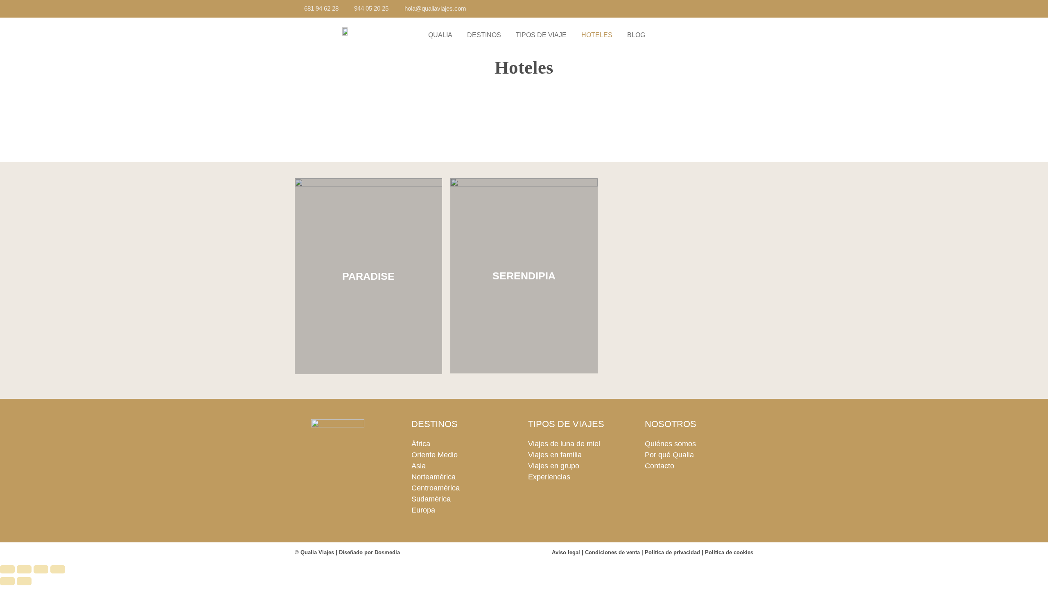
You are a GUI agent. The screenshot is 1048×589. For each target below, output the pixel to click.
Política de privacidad (672, 552)
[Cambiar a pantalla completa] (24, 569)
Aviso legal (566, 552)
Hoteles (596, 34)
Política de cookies (729, 552)
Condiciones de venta (612, 552)
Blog (636, 34)
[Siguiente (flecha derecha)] (24, 581)
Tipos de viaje (541, 34)
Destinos (484, 34)
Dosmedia (387, 552)
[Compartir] (41, 569)
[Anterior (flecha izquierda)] (7, 581)
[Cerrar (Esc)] (57, 569)
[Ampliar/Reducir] (7, 569)
